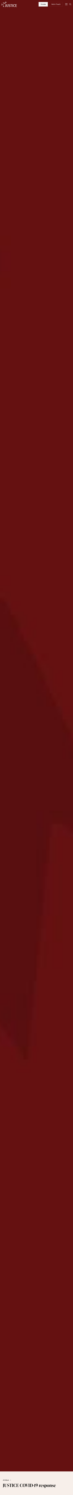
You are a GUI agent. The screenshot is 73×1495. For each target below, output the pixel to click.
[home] (9, 4)
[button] (66, 4)
